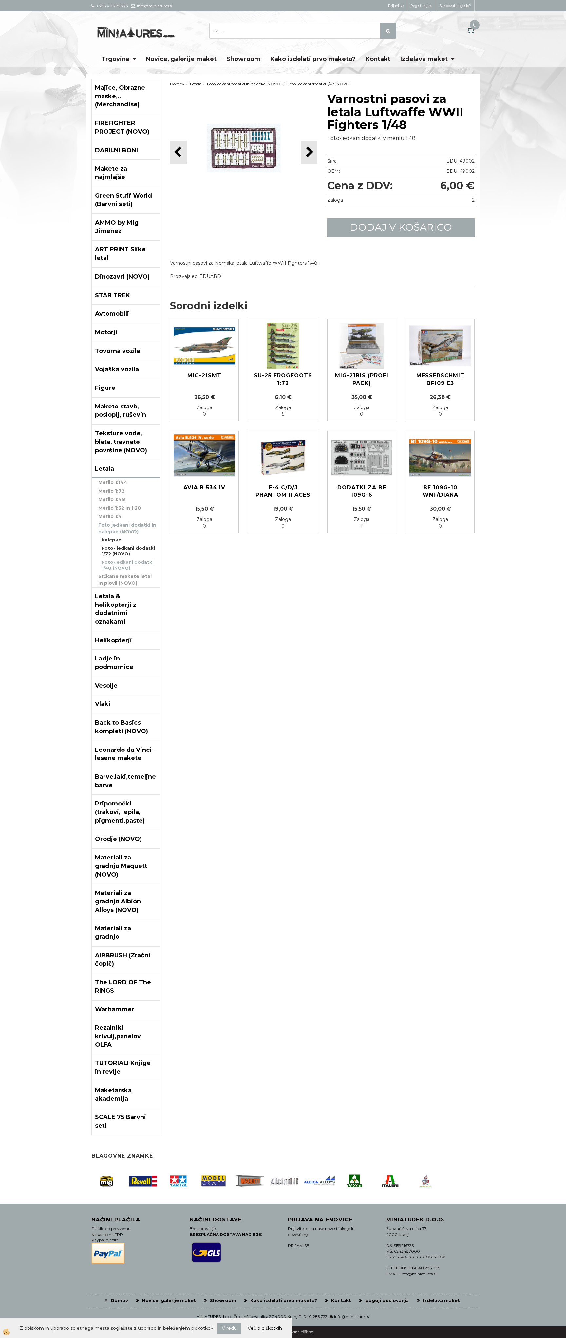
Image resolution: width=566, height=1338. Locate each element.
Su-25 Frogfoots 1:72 (283, 379)
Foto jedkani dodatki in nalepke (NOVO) (127, 528)
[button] (309, 152)
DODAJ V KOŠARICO (401, 227)
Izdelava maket (424, 59)
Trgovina (115, 59)
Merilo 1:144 (112, 482)
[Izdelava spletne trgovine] (307, 1331)
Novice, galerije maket (181, 59)
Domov (177, 83)
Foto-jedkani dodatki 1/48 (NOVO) (128, 565)
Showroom (243, 59)
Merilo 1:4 (110, 516)
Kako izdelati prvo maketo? (313, 59)
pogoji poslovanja (387, 1300)
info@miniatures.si (352, 1316)
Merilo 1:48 (111, 499)
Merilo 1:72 (111, 491)
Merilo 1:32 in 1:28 (119, 508)
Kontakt (378, 59)
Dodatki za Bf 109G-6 (361, 491)
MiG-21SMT (204, 375)
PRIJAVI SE (298, 1245)
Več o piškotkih (265, 1328)
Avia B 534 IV (204, 487)
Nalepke (111, 539)
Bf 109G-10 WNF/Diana (440, 491)
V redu (229, 1328)
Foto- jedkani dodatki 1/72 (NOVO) (128, 551)
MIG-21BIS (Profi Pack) (361, 379)
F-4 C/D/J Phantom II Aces (283, 491)
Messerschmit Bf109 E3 (440, 379)
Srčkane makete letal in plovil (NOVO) (125, 579)
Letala (195, 83)
